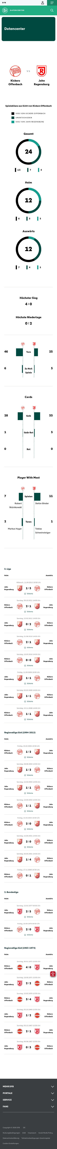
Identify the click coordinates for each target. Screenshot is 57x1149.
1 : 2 (28, 752)
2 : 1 (28, 606)
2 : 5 (28, 911)
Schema (30, 594)
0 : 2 (28, 624)
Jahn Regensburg (9, 588)
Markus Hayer (15, 529)
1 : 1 (28, 678)
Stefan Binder (42, 503)
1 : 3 (28, 588)
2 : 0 (28, 823)
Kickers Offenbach (48, 588)
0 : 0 (28, 660)
